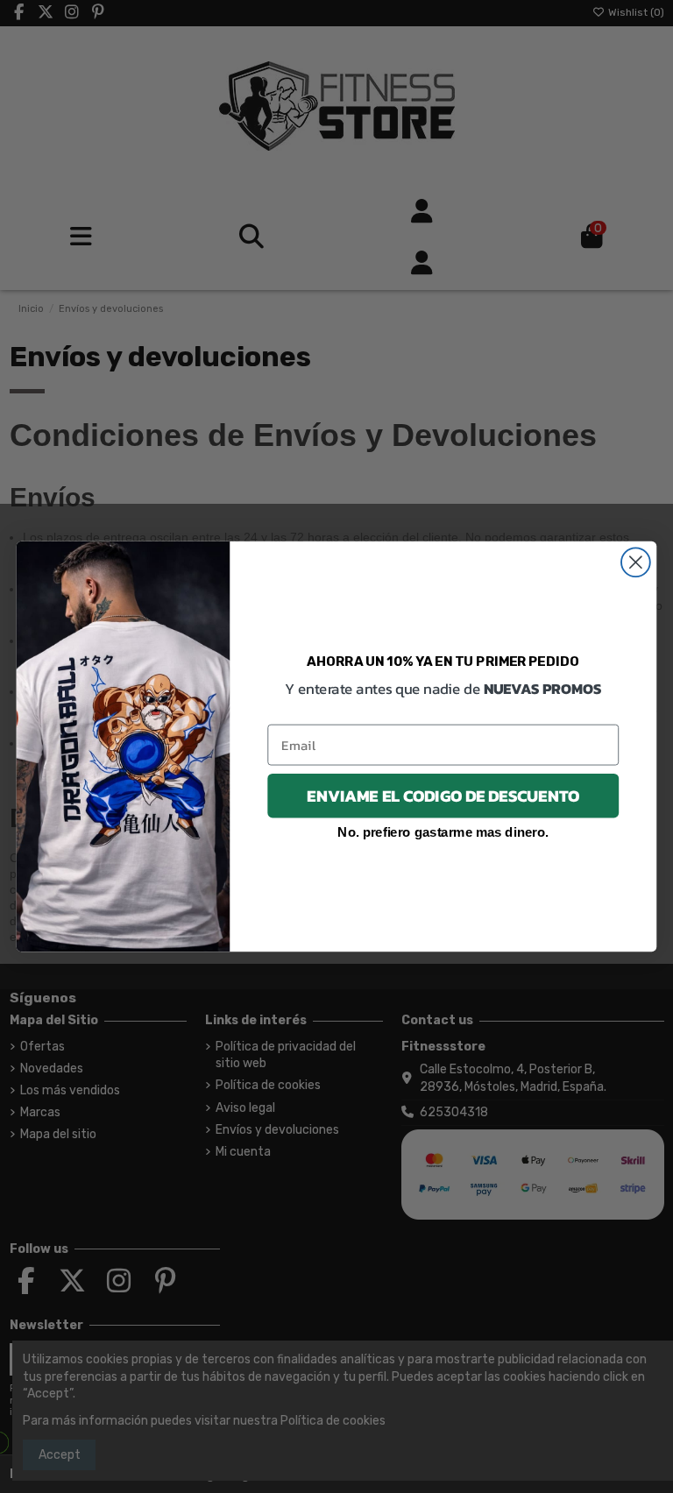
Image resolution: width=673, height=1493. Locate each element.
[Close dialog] (635, 562)
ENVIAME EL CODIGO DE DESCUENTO (443, 795)
